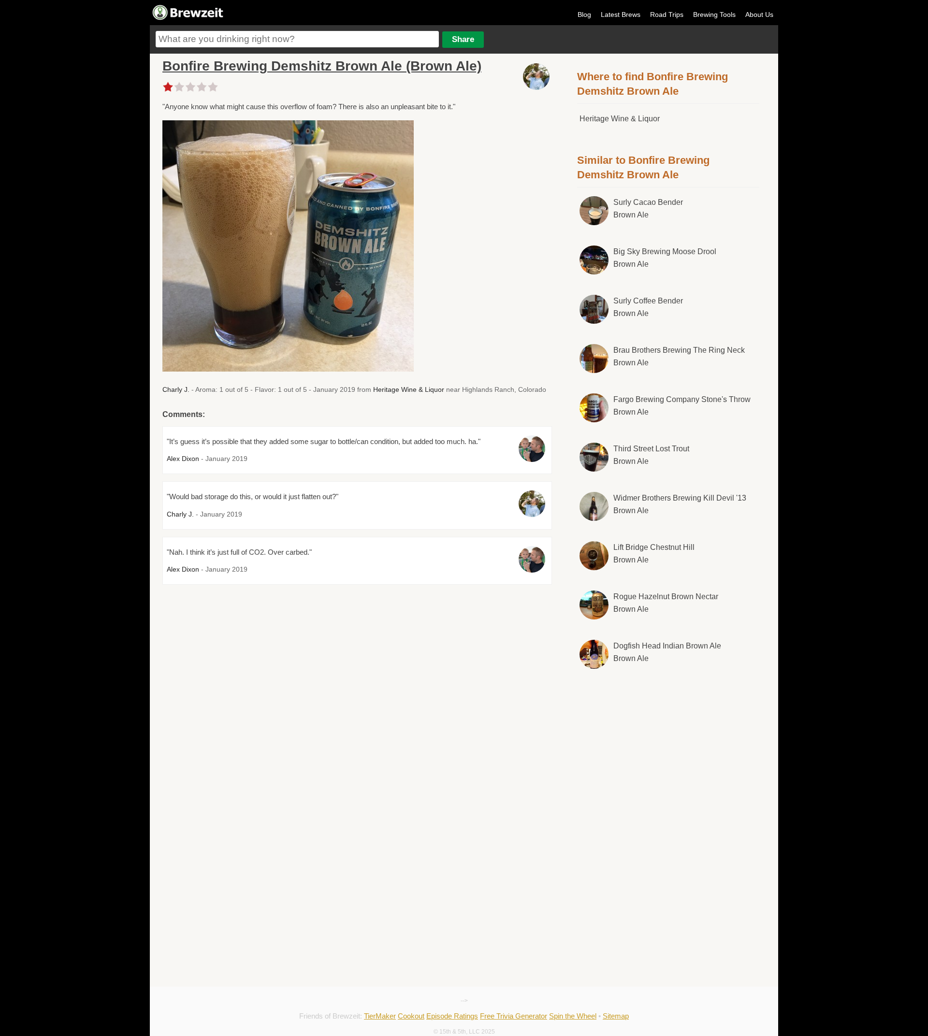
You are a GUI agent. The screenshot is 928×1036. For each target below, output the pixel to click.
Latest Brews (620, 14)
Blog (584, 14)
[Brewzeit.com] (188, 18)
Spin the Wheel (572, 1016)
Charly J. (175, 389)
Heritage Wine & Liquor (408, 389)
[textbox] (297, 39)
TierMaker (380, 1016)
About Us (759, 14)
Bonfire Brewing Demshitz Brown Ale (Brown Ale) (321, 65)
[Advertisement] (668, 756)
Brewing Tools (714, 14)
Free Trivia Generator (513, 1016)
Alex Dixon (183, 458)
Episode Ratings (452, 1016)
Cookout (411, 1016)
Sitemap (616, 1016)
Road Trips (666, 14)
